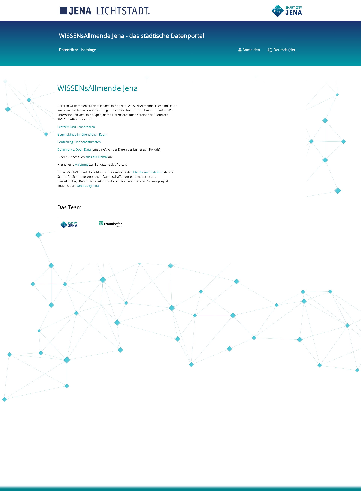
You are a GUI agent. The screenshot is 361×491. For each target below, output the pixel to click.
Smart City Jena (88, 185)
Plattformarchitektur (148, 172)
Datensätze (68, 50)
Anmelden (251, 50)
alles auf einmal (97, 157)
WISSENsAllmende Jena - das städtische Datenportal (131, 36)
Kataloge (88, 50)
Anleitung (82, 164)
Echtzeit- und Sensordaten (76, 127)
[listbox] (287, 50)
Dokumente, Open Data (74, 149)
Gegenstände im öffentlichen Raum (82, 134)
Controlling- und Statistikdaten (79, 142)
